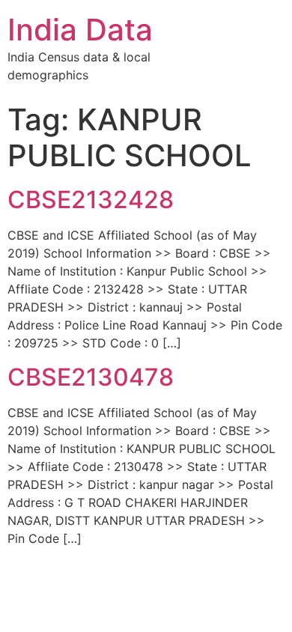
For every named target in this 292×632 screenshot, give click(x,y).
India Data (80, 29)
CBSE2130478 (90, 377)
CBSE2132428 (90, 199)
